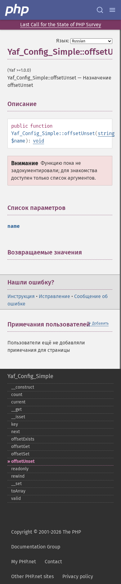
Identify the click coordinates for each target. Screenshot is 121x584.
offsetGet (20, 446)
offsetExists (22, 439)
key (14, 424)
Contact (53, 562)
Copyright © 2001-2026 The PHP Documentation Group (46, 539)
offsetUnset (22, 461)
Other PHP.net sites (32, 576)
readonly (20, 468)
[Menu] (112, 10)
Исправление (54, 296)
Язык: (62, 41)
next (15, 431)
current (18, 402)
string (106, 133)
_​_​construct (22, 387)
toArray (18, 491)
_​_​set (16, 483)
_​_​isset (18, 417)
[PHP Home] (17, 10)
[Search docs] (100, 10)
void (38, 141)
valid (16, 498)
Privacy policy (77, 576)
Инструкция (21, 296)
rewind (18, 476)
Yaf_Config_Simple (30, 376)
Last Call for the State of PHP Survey (60, 25)
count (16, 394)
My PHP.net (23, 562)
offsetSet (20, 454)
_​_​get (16, 409)
